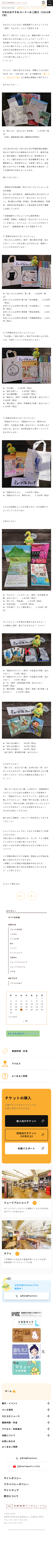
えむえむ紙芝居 (16, 929)
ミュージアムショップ (36, 8)
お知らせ (21, 8)
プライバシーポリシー (16, 1484)
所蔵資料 (13, 957)
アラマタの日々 (16, 983)
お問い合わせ (8, 1441)
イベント (13, 948)
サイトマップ (11, 1490)
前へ (21, 896)
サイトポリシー (12, 1478)
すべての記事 (14, 917)
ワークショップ (16, 953)
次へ (32, 896)
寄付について (11, 1496)
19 (21, 1007)
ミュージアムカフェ (17, 967)
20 (26, 1007)
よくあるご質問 (10, 1446)
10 (11, 1004)
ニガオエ (13, 934)
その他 (12, 971)
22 (37, 1007)
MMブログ (12, 978)
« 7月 (25, 1021)
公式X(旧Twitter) (28, 1296)
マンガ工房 (14, 939)
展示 (12, 943)
